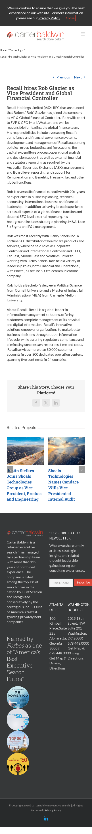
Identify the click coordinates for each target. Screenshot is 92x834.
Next (78, 77)
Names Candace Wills (51, 485)
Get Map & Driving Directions (57, 663)
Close (70, 18)
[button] (10, 469)
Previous (63, 77)
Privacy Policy (49, 18)
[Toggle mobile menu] (83, 34)
